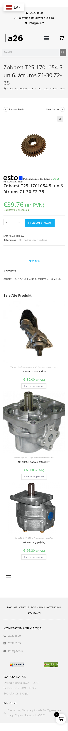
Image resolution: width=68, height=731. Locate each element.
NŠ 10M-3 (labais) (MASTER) (34, 462)
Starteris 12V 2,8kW (34, 371)
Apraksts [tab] (34, 260)
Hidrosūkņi (19, 457)
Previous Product (17, 109)
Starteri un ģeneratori (26, 367)
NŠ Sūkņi (29, 457)
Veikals (24, 607)
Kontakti (34, 613)
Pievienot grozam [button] (34, 385)
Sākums (12, 607)
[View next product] (62, 109)
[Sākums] (4, 88)
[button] (46, 38)
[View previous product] (5, 109)
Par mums (38, 607)
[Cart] (61, 38)
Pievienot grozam (39, 222)
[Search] (63, 52)
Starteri (13, 367)
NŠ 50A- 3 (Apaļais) (34, 542)
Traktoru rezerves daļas (34, 239)
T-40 (19, 239)
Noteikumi (53, 607)
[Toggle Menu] (8, 577)
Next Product (52, 109)
